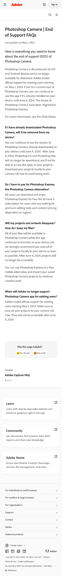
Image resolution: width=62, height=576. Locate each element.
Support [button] (9, 512)
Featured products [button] (14, 534)
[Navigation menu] (5, 4)
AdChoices (12, 570)
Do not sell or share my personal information (23, 566)
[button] (44, 4)
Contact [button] (9, 519)
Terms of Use (10, 561)
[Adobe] (16, 4)
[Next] (44, 378)
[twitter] (18, 551)
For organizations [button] (13, 505)
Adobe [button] (8, 527)
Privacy (46, 557)
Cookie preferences (26, 561)
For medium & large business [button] (19, 497)
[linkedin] (24, 551)
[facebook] (7, 551)
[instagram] (12, 551)
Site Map (47, 566)
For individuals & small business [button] (21, 490)
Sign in (54, 4)
